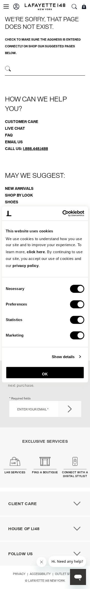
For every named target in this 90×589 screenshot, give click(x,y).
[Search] (8, 69)
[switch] (77, 305)
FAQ (9, 135)
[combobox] (45, 69)
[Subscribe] (69, 409)
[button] (16, 7)
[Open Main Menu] (6, 6)
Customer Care (21, 121)
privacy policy (25, 265)
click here (36, 252)
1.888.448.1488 (35, 148)
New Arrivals (19, 188)
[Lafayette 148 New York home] (45, 6)
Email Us (14, 141)
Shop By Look (19, 195)
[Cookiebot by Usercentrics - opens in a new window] (63, 213)
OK (45, 374)
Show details (63, 357)
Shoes (11, 202)
